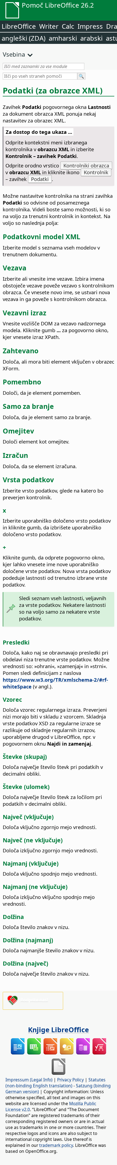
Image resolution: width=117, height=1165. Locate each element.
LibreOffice (19, 26)
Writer (49, 26)
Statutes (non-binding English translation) (55, 1083)
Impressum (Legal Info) (29, 1080)
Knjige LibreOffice (58, 1029)
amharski (63, 38)
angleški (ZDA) (23, 38)
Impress (90, 26)
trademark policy (56, 1145)
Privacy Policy (70, 1080)
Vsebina (14, 54)
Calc (68, 26)
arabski (91, 38)
